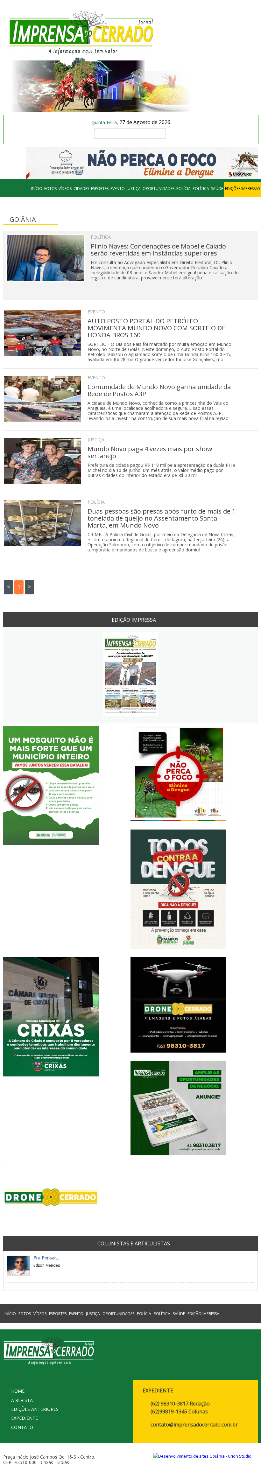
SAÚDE (217, 188)
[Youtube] (157, 133)
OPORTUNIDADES (158, 188)
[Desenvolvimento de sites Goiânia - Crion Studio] (202, 1456)
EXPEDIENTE (24, 1418)
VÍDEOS (65, 188)
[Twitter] (139, 133)
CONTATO (22, 1427)
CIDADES (81, 188)
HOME (18, 1391)
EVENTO (117, 188)
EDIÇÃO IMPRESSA (203, 1313)
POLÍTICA (201, 188)
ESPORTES (100, 188)
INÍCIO (36, 188)
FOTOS (50, 188)
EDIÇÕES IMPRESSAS (242, 188)
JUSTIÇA (134, 188)
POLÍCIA (183, 188)
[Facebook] (103, 133)
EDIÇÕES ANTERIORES (35, 1409)
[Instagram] (121, 133)
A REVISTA (22, 1400)
